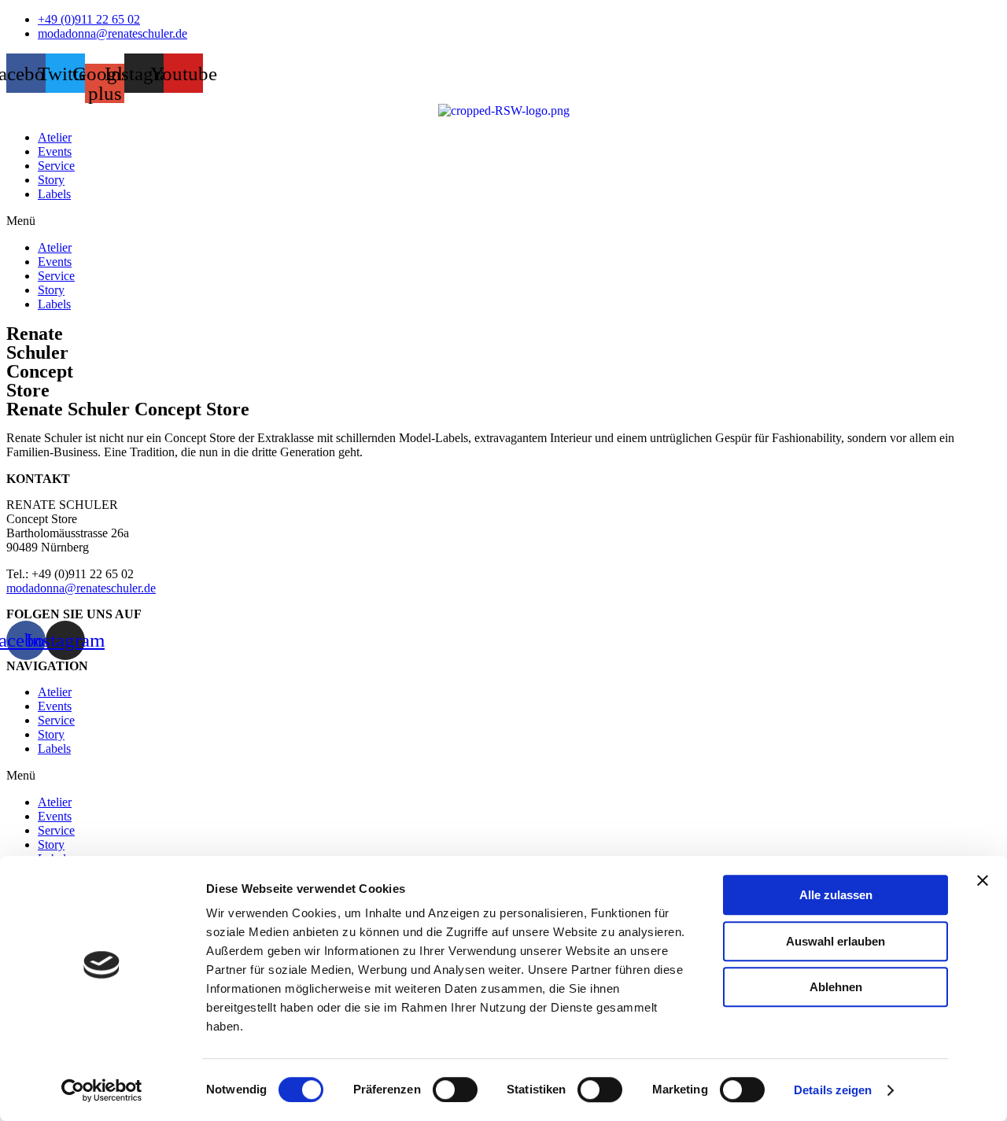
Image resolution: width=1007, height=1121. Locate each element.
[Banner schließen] (982, 880)
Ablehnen (836, 987)
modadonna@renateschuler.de (81, 588)
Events (55, 151)
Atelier (55, 137)
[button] (503, 221)
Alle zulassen (835, 895)
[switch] (455, 1089)
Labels (54, 194)
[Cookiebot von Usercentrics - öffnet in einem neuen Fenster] (102, 1090)
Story (51, 179)
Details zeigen (833, 1090)
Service (56, 165)
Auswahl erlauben (835, 941)
